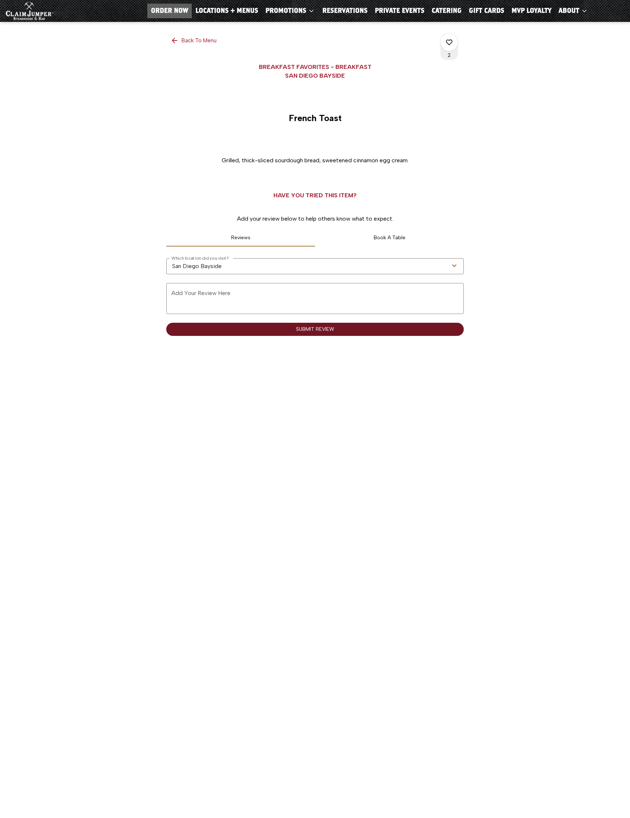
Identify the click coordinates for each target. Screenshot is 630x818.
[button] (290, 11)
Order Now (169, 11)
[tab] (240, 238)
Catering (447, 11)
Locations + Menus (226, 11)
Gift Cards (486, 11)
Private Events (399, 11)
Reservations (345, 11)
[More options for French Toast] (449, 42)
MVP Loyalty (531, 11)
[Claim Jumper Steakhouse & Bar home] (38, 11)
